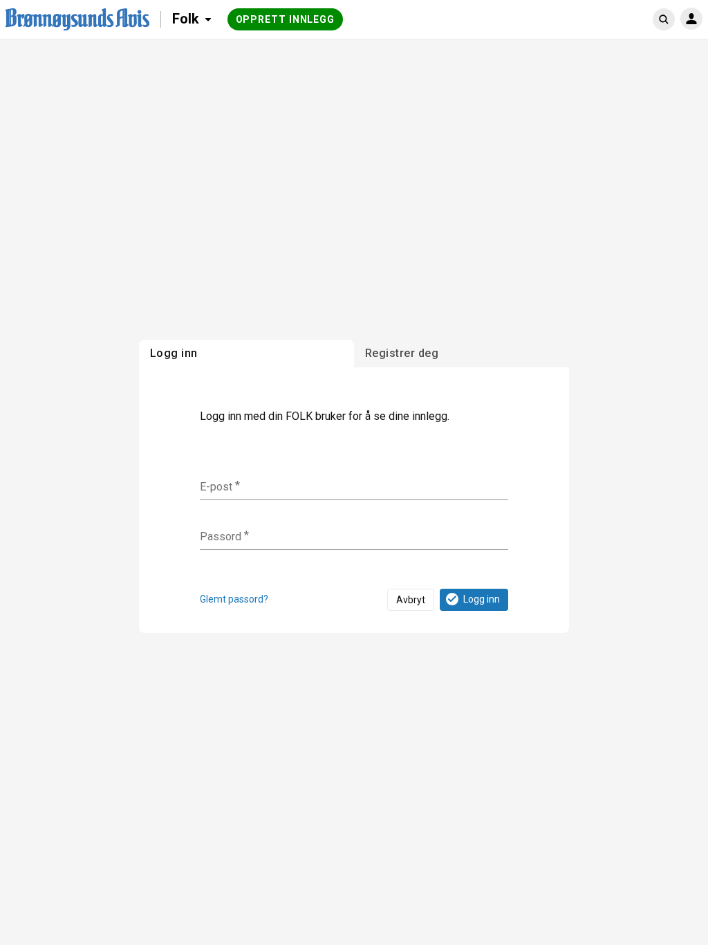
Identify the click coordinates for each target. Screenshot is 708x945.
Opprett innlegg (285, 19)
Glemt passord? (234, 599)
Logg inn (481, 599)
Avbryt (410, 599)
